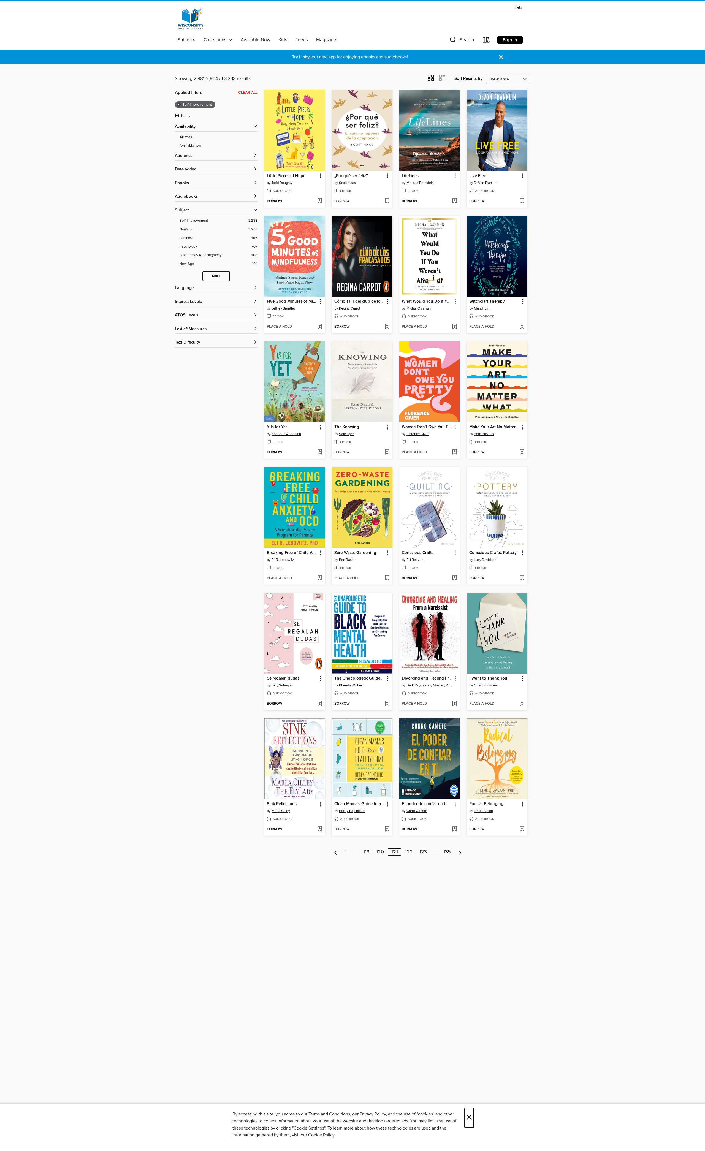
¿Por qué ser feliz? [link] (351, 175)
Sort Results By (468, 78)
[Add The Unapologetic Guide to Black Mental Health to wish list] (387, 703)
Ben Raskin (347, 560)
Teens (301, 40)
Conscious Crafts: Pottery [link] (493, 552)
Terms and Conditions (329, 1114)
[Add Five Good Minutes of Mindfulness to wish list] (319, 326)
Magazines (327, 40)
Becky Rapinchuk (352, 811)
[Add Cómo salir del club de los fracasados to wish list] (387, 326)
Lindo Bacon (483, 811)
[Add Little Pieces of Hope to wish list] (319, 201)
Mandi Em (481, 308)
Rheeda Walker (350, 685)
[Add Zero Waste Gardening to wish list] (387, 578)
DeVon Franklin (485, 183)
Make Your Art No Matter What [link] (494, 427)
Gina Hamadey (485, 685)
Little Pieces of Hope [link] (286, 175)
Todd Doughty (282, 183)
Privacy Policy (373, 1114)
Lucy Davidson (485, 560)
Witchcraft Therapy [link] (487, 301)
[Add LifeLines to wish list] (454, 201)
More (216, 276)
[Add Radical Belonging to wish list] (522, 829)
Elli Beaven (414, 560)
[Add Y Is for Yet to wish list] (319, 452)
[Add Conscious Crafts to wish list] (454, 578)
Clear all (247, 92)
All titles (186, 137)
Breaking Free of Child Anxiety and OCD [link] (292, 552)
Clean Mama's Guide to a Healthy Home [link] (359, 804)
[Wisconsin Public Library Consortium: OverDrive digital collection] (190, 19)
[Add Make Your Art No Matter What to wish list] (522, 452)
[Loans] (486, 41)
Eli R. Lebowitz (283, 560)
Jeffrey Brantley (283, 308)
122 (409, 852)
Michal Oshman (418, 308)
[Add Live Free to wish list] (522, 201)
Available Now (255, 40)
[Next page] (460, 852)
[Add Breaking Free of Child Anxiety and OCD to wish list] (319, 578)
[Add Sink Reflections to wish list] (319, 829)
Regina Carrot (349, 308)
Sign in (510, 40)
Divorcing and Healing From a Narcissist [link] (427, 678)
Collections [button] (216, 40)
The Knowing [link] (346, 427)
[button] (461, 41)
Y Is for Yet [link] (277, 427)
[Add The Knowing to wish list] (387, 452)
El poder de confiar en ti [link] (424, 804)
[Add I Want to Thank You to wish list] (522, 703)
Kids (282, 40)
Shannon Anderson (286, 434)
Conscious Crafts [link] (417, 552)
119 (366, 852)
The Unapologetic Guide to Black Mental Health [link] (359, 678)
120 (380, 852)
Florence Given (417, 434)
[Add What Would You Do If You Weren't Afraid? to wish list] (454, 326)
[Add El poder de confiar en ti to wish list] (454, 829)
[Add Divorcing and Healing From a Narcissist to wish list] (454, 703)
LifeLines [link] (410, 175)
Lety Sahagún (282, 685)
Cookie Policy (321, 1135)
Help (518, 8)
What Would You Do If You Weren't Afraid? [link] (427, 301)
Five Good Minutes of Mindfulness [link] (292, 301)
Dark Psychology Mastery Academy (430, 685)
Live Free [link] (477, 175)
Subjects (186, 40)
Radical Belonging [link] (486, 804)
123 (423, 852)
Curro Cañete (416, 811)
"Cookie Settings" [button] (308, 1128)
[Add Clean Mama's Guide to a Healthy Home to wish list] (387, 829)
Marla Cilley (281, 811)
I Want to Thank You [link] (488, 678)
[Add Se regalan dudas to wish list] (319, 703)
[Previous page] (335, 852)
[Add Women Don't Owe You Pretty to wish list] (454, 452)
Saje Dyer (346, 434)
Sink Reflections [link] (282, 804)
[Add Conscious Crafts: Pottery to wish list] (522, 578)
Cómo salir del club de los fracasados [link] (359, 301)
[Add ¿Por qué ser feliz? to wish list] (387, 201)
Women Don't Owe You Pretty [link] (427, 427)
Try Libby (301, 57)
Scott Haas (347, 183)
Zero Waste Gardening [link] (355, 552)
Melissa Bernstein (420, 183)
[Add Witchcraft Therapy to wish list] (522, 326)
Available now (190, 145)
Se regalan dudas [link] (283, 678)
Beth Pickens (484, 434)
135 (447, 852)
